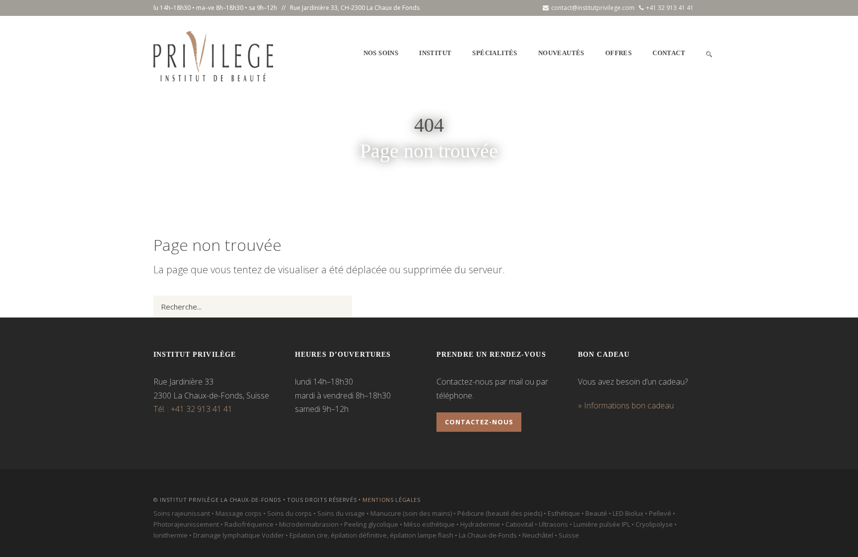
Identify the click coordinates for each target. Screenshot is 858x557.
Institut (435, 53)
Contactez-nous (479, 421)
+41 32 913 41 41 (670, 7)
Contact (668, 53)
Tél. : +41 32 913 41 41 (192, 408)
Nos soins (381, 53)
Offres (618, 53)
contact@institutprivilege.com (593, 7)
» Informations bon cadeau (626, 405)
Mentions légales (391, 499)
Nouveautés (561, 53)
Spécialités (494, 53)
